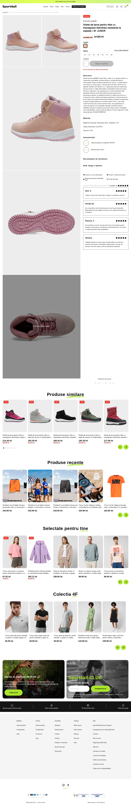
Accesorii (39, 734)
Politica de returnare (99, 760)
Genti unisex (78, 729)
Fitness (57, 738)
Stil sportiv (58, 751)
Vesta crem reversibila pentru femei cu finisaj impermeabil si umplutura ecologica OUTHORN (113, 637)
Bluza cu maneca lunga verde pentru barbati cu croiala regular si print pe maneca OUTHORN (91, 572)
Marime (85, 51)
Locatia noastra (41, 802)
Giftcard (95, 747)
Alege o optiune (101, 64)
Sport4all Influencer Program (102, 725)
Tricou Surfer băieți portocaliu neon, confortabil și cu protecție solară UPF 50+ (65, 506)
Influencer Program (79, 6)
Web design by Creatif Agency (96, 802)
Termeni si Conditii (99, 751)
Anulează (86, 58)
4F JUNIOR (92, 21)
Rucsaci (76, 738)
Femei (52, 6)
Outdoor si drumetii (61, 742)
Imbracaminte (21, 725)
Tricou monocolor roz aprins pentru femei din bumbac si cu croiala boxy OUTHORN (14, 572)
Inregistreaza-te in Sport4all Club (103, 729)
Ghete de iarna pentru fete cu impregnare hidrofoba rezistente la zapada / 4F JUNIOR (65, 436)
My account (97, 738)
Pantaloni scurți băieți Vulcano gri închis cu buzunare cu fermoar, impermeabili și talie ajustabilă (15, 506)
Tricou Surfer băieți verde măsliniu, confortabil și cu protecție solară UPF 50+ (88, 506)
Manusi (76, 734)
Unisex (68, 6)
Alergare (57, 725)
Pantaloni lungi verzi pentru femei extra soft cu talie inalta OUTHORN (40, 637)
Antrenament (59, 729)
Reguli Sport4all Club (99, 742)
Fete (62, 6)
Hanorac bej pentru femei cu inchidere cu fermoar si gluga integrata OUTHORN (64, 572)
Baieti (57, 6)
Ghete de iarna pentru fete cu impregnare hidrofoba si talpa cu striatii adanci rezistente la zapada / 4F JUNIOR (15, 436)
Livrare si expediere (99, 755)
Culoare (85, 42)
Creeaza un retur (98, 764)
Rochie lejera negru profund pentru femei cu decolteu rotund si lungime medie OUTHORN (64, 637)
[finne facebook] (68, 785)
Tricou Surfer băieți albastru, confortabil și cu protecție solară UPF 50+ (116, 506)
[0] (125, 6)
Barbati (45, 6)
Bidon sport (77, 725)
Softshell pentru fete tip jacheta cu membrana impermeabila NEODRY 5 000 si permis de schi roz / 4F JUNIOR (40, 572)
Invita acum (13, 693)
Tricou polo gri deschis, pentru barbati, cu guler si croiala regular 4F (16, 637)
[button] (120, 447)
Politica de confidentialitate (102, 768)
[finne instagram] (63, 785)
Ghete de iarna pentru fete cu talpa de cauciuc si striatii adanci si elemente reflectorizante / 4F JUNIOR (39, 436)
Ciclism (57, 734)
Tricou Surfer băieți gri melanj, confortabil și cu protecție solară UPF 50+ (40, 506)
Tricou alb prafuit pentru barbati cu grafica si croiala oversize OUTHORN (88, 637)
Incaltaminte (21, 729)
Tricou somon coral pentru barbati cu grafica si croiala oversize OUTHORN (114, 572)
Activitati (58, 721)
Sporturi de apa (60, 747)
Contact (95, 734)
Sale (18, 734)
